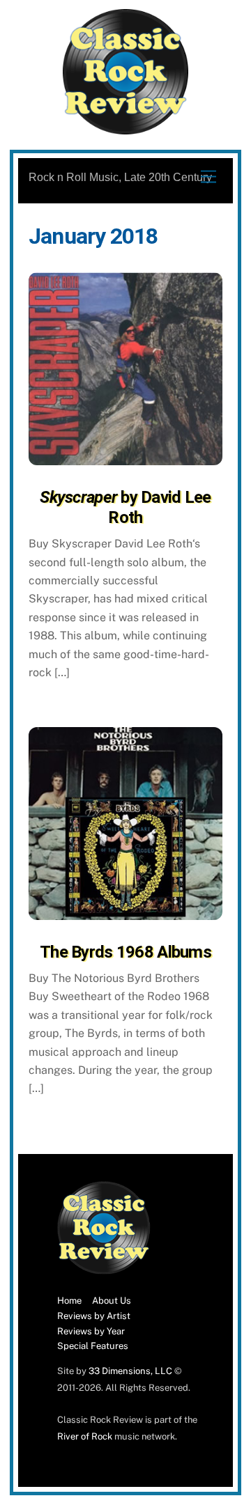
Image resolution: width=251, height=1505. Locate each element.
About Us (111, 1300)
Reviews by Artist (93, 1316)
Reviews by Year (91, 1331)
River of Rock (84, 1436)
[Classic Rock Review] (104, 1271)
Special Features (92, 1346)
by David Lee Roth (125, 507)
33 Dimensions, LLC (130, 1371)
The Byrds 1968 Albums (125, 952)
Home (69, 1300)
